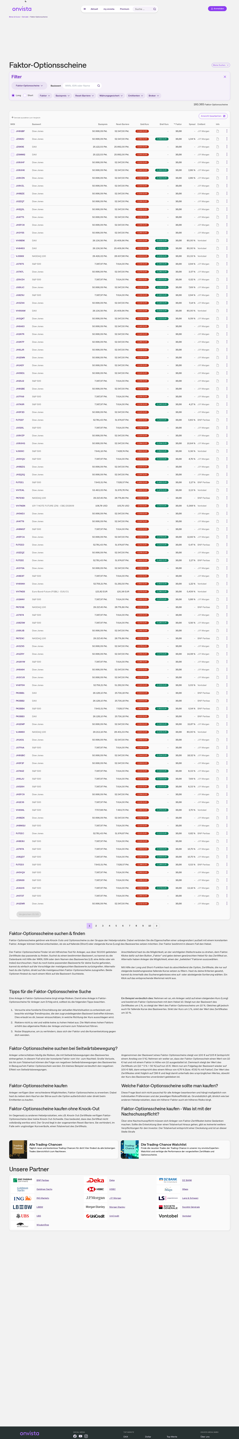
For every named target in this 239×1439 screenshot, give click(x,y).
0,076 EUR (161, 888)
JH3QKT (20, 318)
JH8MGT (20, 529)
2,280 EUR (161, 591)
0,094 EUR (162, 443)
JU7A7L (20, 271)
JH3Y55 (20, 232)
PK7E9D (20, 497)
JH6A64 (20, 669)
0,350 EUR (162, 170)
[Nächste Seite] (157, 926)
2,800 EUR (142, 451)
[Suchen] (154, 9)
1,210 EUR (161, 420)
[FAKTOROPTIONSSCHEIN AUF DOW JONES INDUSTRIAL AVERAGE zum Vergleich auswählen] (12, 139)
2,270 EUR (142, 591)
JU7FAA (20, 747)
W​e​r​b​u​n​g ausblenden (143, 37)
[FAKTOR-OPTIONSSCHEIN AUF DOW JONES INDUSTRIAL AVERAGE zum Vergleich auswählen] (12, 490)
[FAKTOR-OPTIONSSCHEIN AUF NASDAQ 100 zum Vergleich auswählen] (12, 256)
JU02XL (20, 427)
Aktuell (94, 9)
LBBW (40, 1207)
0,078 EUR (142, 646)
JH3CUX (20, 677)
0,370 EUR (161, 810)
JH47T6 (20, 521)
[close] (235, 4)
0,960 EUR (162, 139)
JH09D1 (20, 373)
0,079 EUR (161, 537)
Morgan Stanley (117, 1207)
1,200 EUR (142, 420)
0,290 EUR (142, 381)
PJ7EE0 (20, 864)
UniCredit (114, 1215)
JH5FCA (20, 536)
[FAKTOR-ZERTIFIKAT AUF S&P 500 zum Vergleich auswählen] (12, 264)
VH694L (20, 810)
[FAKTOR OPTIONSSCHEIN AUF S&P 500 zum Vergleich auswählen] (12, 482)
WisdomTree (43, 1224)
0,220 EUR (142, 529)
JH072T (20, 895)
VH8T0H (20, 685)
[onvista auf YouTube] (80, 1437)
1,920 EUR (161, 279)
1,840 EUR (142, 708)
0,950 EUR (142, 139)
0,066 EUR (142, 888)
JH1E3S (20, 802)
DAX (125, 1436)
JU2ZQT (20, 201)
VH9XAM (20, 310)
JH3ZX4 (20, 302)
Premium (124, 9)
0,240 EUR (142, 131)
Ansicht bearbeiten (211, 116)
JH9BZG (20, 466)
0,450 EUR (142, 482)
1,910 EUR (142, 279)
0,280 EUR (162, 271)
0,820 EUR (162, 583)
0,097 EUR (142, 474)
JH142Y (20, 365)
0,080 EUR (142, 895)
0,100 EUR (142, 318)
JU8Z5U (20, 295)
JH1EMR (20, 903)
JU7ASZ (20, 771)
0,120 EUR (142, 287)
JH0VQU (20, 458)
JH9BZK (20, 817)
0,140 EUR (162, 303)
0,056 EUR (142, 794)
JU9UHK (20, 170)
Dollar (148, 1436)
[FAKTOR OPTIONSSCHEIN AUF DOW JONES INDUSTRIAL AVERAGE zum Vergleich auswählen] (12, 420)
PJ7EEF (20, 419)
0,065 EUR (142, 739)
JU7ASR (20, 404)
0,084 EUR (142, 443)
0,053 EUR (142, 724)
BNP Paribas (43, 1180)
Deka (112, 1180)
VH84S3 (20, 248)
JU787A (20, 849)
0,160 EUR (142, 599)
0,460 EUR (162, 482)
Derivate (25, 17)
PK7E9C (20, 638)
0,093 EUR (142, 513)
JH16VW (20, 661)
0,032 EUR (142, 903)
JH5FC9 (20, 794)
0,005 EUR (162, 240)
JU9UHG (20, 443)
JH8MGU (20, 825)
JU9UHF (20, 162)
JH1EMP (20, 724)
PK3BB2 (20, 700)
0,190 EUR (142, 201)
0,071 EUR (161, 654)
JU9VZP (20, 435)
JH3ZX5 (20, 646)
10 (149, 925)
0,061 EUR (142, 654)
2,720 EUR (161, 505)
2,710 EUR (142, 505)
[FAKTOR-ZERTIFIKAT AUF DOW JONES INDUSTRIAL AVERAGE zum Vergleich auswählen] (12, 131)
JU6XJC (20, 287)
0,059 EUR (142, 763)
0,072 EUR (142, 669)
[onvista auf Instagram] (86, 1437)
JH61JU (20, 778)
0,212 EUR (161, 544)
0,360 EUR (142, 810)
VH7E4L (20, 490)
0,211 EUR (142, 544)
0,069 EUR (142, 537)
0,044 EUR (142, 755)
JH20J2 (20, 380)
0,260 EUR (142, 427)
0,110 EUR (161, 318)
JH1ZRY (20, 653)
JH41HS (20, 888)
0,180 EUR (142, 232)
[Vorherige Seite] (82, 926)
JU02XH (20, 786)
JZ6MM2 (20, 154)
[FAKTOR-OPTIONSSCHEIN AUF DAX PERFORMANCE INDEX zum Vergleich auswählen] (12, 240)
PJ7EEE (20, 560)
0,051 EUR (142, 817)
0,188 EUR (142, 864)
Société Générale (191, 1207)
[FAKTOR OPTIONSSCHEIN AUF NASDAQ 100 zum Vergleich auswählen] (12, 498)
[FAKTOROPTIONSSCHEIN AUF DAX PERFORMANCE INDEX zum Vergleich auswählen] (12, 146)
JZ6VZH (20, 279)
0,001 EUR (142, 146)
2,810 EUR (161, 451)
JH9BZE (20, 193)
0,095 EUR (142, 552)
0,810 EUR (142, 583)
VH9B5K (20, 240)
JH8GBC (20, 755)
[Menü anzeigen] (84, 9)
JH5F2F (20, 763)
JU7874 (20, 614)
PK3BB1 (20, 693)
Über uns (205, 1436)
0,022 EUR (142, 716)
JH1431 (20, 739)
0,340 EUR (142, 170)
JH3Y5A (20, 568)
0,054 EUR (162, 755)
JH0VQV (20, 872)
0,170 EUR (161, 599)
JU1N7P (20, 341)
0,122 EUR (161, 833)
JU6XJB (20, 630)
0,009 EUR (142, 700)
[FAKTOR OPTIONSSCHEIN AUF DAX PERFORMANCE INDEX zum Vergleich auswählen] (12, 693)
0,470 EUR (162, 490)
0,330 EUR (142, 264)
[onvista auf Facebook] (75, 1437)
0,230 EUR (142, 404)
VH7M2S (20, 591)
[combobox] (82, 86)
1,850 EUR (161, 708)
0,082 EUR (142, 630)
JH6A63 (20, 326)
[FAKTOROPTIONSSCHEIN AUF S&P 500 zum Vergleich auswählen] (12, 279)
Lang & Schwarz (190, 1198)
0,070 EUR (142, 677)
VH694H (20, 583)
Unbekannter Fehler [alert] (209, 7)
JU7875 (20, 263)
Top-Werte (172, 1436)
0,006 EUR (162, 256)
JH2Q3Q (20, 474)
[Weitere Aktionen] (227, 131)
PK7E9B (20, 607)
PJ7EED (20, 544)
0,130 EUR (161, 287)
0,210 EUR (142, 162)
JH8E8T (20, 575)
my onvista (109, 9)
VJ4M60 (20, 732)
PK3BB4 (20, 708)
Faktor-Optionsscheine (39, 17)
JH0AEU (20, 513)
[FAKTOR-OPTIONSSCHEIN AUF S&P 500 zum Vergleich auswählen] (12, 451)
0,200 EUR (142, 193)
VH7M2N (20, 505)
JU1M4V (20, 599)
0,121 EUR (142, 833)
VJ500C (20, 451)
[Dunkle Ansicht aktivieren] (26, 1)
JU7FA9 (20, 396)
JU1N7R (20, 334)
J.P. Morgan (115, 1198)
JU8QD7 (20, 856)
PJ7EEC (20, 833)
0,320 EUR (142, 685)
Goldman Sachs (44, 1189)
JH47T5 (20, 217)
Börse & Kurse (14, 17)
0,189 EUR (161, 864)
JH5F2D (20, 412)
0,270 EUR (142, 271)
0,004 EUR (142, 256)
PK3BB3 (20, 716)
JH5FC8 (20, 224)
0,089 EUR (142, 568)
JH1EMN (20, 357)
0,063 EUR (162, 724)
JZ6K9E (20, 146)
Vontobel (186, 1215)
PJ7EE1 (20, 482)
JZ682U (20, 138)
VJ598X (20, 256)
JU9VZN (20, 177)
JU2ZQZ (20, 552)
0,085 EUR (142, 880)
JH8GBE (20, 388)
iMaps (185, 1189)
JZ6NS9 (20, 880)
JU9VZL (20, 185)
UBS (39, 1215)
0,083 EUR (142, 849)
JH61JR (20, 349)
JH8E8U (20, 841)
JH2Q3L (20, 209)
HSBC (112, 1189)
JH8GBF (20, 131)
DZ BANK (187, 1180)
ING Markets (43, 1198)
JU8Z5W (20, 622)
